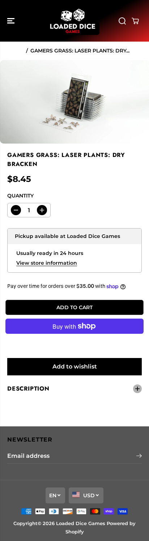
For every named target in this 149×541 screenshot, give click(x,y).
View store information (46, 263)
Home (15, 50)
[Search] (122, 20)
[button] (11, 21)
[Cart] (135, 20)
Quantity (20, 195)
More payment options (74, 343)
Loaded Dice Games (80, 523)
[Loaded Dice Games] (73, 21)
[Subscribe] (139, 456)
